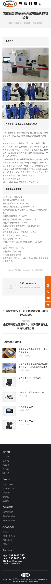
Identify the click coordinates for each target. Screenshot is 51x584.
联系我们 (5, 473)
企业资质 (5, 469)
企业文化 (5, 461)
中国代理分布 (7, 540)
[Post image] (9, 353)
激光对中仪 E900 (26, 407)
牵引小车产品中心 (8, 488)
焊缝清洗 (5, 497)
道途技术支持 (33, 581)
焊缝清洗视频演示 (8, 516)
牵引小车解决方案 (8, 536)
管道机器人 (6, 493)
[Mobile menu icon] (46, 3)
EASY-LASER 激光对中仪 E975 (32, 392)
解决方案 (5, 532)
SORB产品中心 (7, 484)
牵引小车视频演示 (8, 520)
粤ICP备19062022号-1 (20, 581)
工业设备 (17, 270)
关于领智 (5, 457)
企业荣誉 (5, 465)
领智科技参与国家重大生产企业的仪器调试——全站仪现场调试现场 (33, 365)
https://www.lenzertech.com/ (30, 287)
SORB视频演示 (7, 512)
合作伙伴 (5, 544)
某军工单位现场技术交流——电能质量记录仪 (33, 351)
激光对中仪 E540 (26, 421)
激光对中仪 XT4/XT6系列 (30, 378)
